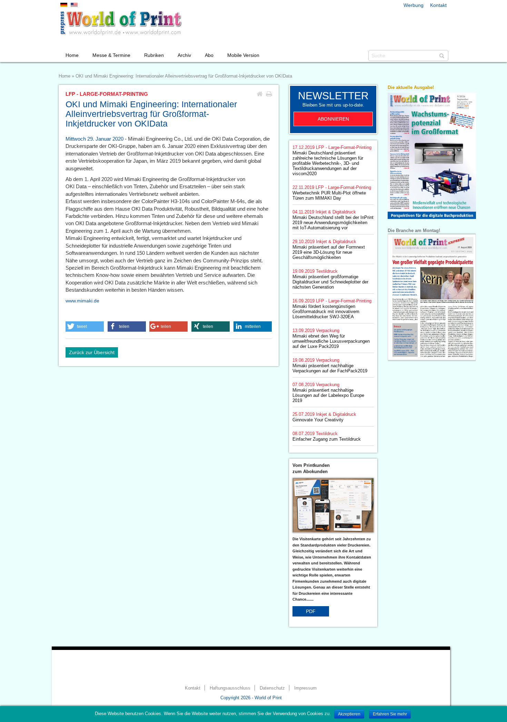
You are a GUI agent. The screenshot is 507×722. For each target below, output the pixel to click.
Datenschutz (272, 688)
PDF (311, 611)
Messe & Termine (111, 55)
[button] (85, 326)
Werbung (414, 5)
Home (72, 55)
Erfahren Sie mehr (390, 714)
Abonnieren (333, 119)
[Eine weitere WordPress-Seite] (121, 23)
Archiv (184, 55)
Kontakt (438, 5)
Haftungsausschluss (230, 688)
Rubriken (154, 55)
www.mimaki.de (82, 300)
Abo (209, 55)
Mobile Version (243, 55)
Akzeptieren (349, 714)
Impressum (305, 688)
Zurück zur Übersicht (92, 352)
